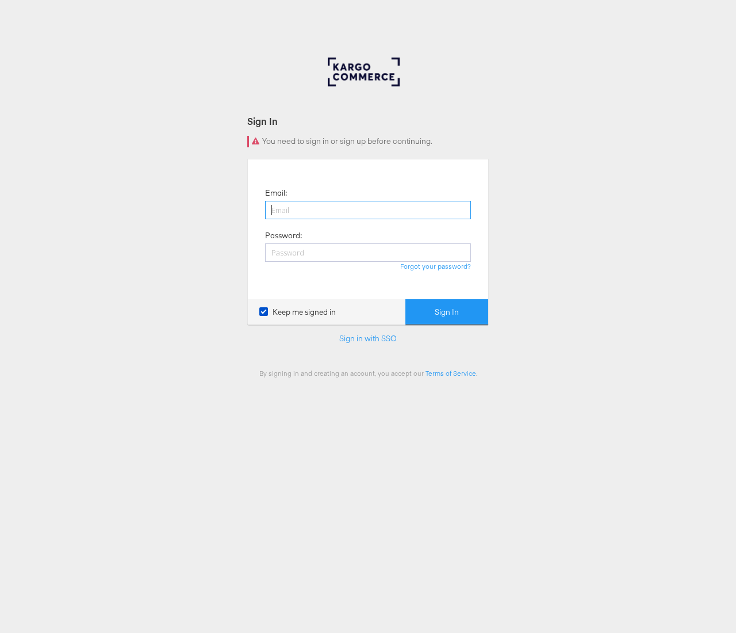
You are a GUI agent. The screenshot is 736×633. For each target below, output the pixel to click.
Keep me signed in (304, 311)
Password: (283, 235)
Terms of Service (450, 373)
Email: (276, 192)
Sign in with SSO (368, 338)
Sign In (447, 312)
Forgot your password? (435, 266)
